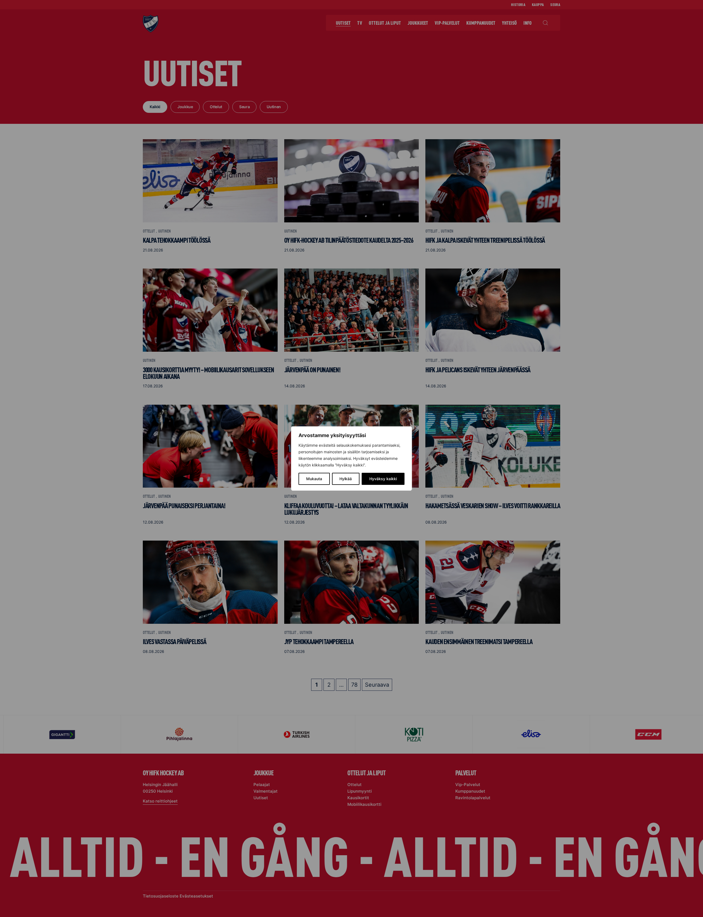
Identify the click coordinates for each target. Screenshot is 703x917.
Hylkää (345, 478)
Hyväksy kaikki (383, 478)
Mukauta (314, 478)
